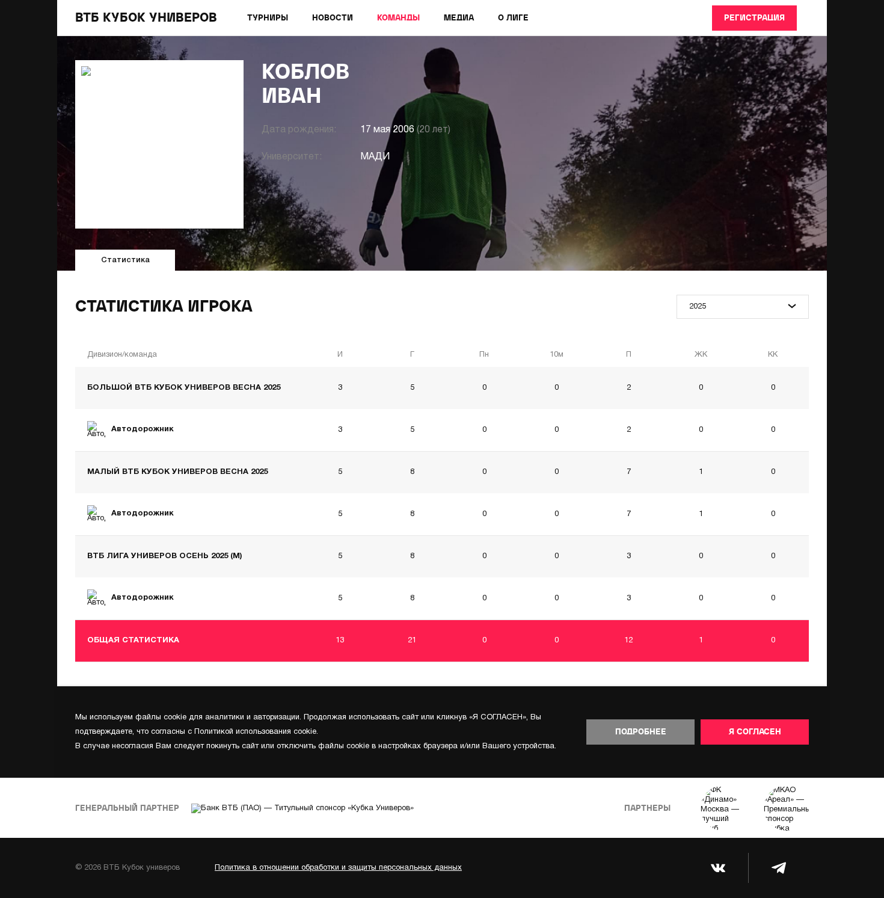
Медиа (459, 18)
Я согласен (755, 732)
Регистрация (754, 18)
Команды (398, 18)
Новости (332, 18)
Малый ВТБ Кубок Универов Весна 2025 (177, 472)
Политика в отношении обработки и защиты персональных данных (338, 868)
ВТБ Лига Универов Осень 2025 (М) (164, 556)
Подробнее (640, 732)
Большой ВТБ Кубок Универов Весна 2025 (183, 388)
